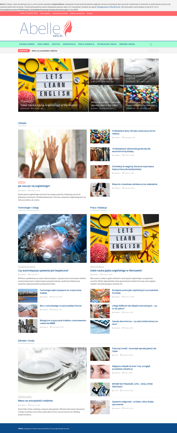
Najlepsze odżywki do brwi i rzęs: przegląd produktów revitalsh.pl (131, 367)
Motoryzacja (69, 44)
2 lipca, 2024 (128, 373)
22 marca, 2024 (129, 173)
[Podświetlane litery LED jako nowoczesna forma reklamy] (100, 136)
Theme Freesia (36, 429)
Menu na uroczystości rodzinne (35, 400)
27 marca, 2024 (129, 155)
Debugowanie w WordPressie (108, 7)
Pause (150, 50)
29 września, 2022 (57, 327)
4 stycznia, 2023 (56, 297)
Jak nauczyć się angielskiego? (105, 78)
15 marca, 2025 (38, 108)
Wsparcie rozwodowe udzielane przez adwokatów (134, 184)
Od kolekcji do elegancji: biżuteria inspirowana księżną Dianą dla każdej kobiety (133, 168)
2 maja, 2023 (34, 274)
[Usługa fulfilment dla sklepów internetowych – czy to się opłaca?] (100, 311)
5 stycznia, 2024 (129, 188)
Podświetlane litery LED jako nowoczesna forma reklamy (140, 104)
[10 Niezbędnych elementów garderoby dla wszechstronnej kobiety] (100, 154)
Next (157, 50)
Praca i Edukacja (86, 44)
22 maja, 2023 (128, 328)
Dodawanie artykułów (60, 13)
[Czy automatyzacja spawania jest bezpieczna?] (52, 238)
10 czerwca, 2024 (127, 390)
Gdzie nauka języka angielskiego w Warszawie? (49, 105)
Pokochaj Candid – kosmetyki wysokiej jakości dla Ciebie (54, 51)
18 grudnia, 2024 (107, 108)
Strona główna (45, 13)
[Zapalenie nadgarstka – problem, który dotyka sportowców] (100, 407)
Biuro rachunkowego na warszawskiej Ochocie (61, 305)
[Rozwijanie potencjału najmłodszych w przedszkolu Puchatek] (100, 296)
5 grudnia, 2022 (56, 309)
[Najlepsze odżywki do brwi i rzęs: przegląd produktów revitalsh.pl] (100, 372)
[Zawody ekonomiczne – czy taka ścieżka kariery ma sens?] (100, 327)
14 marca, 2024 (129, 297)
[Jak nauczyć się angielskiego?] (52, 154)
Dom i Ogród (43, 44)
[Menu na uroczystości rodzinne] (52, 370)
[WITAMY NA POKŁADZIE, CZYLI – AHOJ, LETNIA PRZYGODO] (100, 389)
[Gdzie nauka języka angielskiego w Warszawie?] (124, 238)
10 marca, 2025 (108, 81)
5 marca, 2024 (128, 408)
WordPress (45, 429)
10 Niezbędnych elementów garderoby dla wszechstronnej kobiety (131, 150)
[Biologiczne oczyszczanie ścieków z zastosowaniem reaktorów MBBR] (27, 326)
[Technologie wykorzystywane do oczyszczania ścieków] (27, 296)
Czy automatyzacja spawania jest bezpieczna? (43, 270)
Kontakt (90, 13)
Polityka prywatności (77, 13)
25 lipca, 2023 (128, 312)
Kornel (95, 108)
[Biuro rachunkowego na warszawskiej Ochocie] (27, 310)
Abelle (20, 428)
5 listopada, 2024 (144, 108)
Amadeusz (26, 108)
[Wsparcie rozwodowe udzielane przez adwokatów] (100, 190)
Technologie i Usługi (107, 44)
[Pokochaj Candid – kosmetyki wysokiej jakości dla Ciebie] (100, 354)
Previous (153, 50)
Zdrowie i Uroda (127, 44)
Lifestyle (56, 44)
